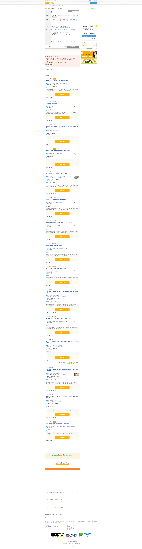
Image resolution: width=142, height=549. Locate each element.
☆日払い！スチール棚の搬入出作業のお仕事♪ (56, 268)
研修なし (60, 40)
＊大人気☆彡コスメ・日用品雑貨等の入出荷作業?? (57, 423)
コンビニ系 (60, 32)
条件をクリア (64, 46)
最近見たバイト (92, 26)
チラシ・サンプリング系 (65, 29)
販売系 (48, 400)
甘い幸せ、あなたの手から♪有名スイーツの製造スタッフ (58, 318)
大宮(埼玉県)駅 (58, 401)
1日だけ (53, 26)
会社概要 (47, 525)
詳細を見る (62, 94)
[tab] (85, 26)
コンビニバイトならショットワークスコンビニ (54, 546)
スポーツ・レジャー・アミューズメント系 (54, 176)
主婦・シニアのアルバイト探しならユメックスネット (87, 546)
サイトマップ (69, 529)
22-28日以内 (62, 27)
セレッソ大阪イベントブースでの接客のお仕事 (56, 173)
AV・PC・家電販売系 (54, 32)
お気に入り (85, 26)
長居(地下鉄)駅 (59, 177)
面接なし (53, 40)
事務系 (49, 106)
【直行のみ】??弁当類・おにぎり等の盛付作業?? (57, 80)
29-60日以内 (66, 27)
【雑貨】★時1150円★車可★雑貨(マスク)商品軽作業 (58, 150)
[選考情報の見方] (89, 48)
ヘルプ (68, 525)
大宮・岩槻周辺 (52, 401)
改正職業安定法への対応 (71, 528)
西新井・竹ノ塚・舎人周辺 (54, 346)
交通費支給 (67, 41)
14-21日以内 (57, 27)
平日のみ (73, 40)
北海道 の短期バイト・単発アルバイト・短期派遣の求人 (52, 521)
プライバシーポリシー (70, 527)
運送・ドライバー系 (50, 345)
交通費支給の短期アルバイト (81, 521)
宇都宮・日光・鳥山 (53, 296)
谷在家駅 (61, 346)
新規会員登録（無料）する (89, 36)
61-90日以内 (71, 27)
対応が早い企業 (68, 40)
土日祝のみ (53, 41)
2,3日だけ (58, 26)
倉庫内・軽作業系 (54, 29)
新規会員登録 (87, 29)
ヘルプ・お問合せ (95, 0)
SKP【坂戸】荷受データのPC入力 (53, 103)
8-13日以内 (52, 27)
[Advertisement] (62, 448)
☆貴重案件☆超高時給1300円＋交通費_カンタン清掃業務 (59, 222)
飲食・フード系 (65, 32)
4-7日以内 (63, 26)
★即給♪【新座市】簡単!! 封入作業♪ (54, 245)
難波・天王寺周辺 (53, 177)
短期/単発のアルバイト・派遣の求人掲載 (52, 526)
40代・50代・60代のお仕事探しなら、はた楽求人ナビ (70, 546)
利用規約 (68, 526)
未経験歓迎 (74, 41)
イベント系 (59, 29)
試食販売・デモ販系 (73, 29)
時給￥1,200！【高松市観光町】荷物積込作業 (56, 199)
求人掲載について (90, 0)
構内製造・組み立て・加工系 (53, 248)
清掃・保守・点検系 (51, 130)
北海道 (52, 12)
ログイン (91, 29)
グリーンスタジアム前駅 (61, 296)
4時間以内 (60, 41)
